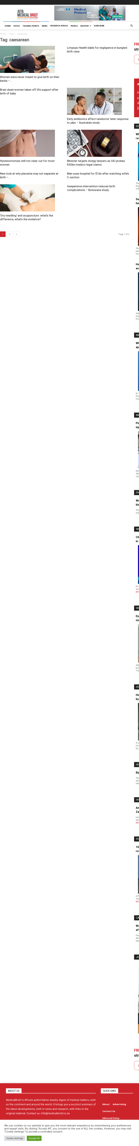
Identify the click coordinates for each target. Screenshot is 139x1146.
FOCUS (16, 26)
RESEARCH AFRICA (59, 25)
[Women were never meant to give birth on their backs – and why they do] (31, 59)
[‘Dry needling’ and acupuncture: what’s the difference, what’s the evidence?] (31, 197)
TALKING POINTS (31, 26)
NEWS (44, 26)
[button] (131, 25)
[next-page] (17, 234)
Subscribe (99, 25)
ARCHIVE (84, 26)
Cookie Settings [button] (14, 1138)
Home (3, 33)
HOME (8, 26)
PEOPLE (74, 26)
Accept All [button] (34, 1138)
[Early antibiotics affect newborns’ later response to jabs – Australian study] (98, 101)
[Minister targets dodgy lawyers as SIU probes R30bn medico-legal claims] (98, 143)
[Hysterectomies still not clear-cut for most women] (31, 143)
